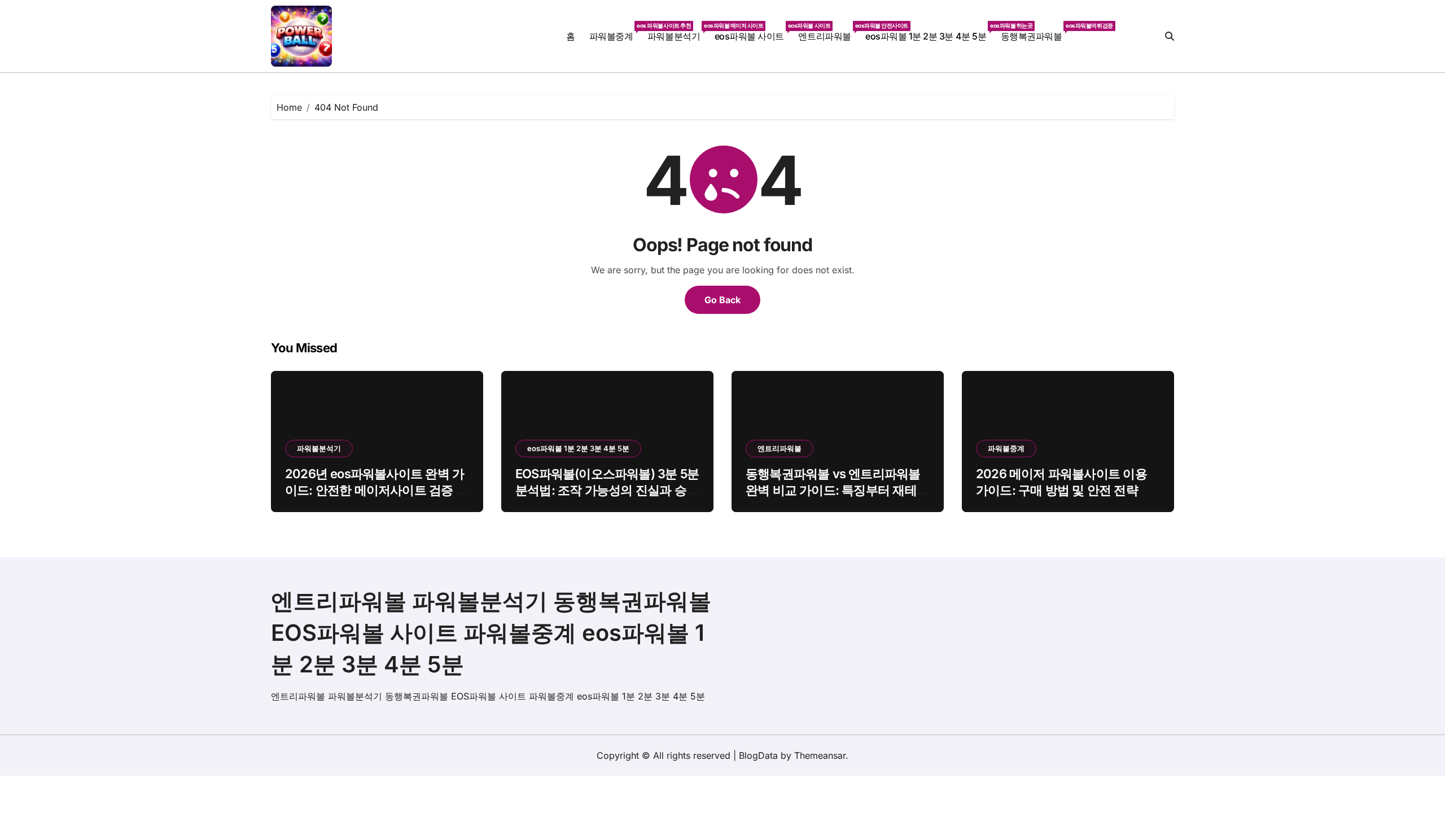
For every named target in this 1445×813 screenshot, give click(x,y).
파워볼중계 (614, 32)
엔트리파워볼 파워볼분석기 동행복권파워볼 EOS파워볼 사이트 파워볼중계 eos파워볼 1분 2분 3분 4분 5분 (491, 632)
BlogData (758, 755)
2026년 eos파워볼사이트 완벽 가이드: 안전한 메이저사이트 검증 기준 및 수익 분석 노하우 (376, 489)
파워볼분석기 (677, 32)
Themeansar (820, 755)
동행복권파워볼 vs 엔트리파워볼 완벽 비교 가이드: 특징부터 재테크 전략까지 (837, 489)
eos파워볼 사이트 (753, 32)
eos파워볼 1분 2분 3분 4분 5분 (929, 32)
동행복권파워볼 (1035, 32)
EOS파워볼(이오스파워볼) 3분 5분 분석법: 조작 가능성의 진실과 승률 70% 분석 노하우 (607, 489)
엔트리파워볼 (828, 32)
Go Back (722, 299)
